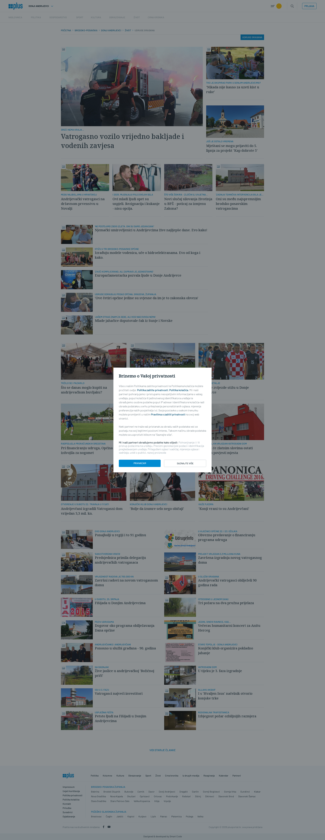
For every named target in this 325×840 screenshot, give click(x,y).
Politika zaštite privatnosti (152, 390)
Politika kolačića (178, 390)
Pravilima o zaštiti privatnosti (168, 414)
